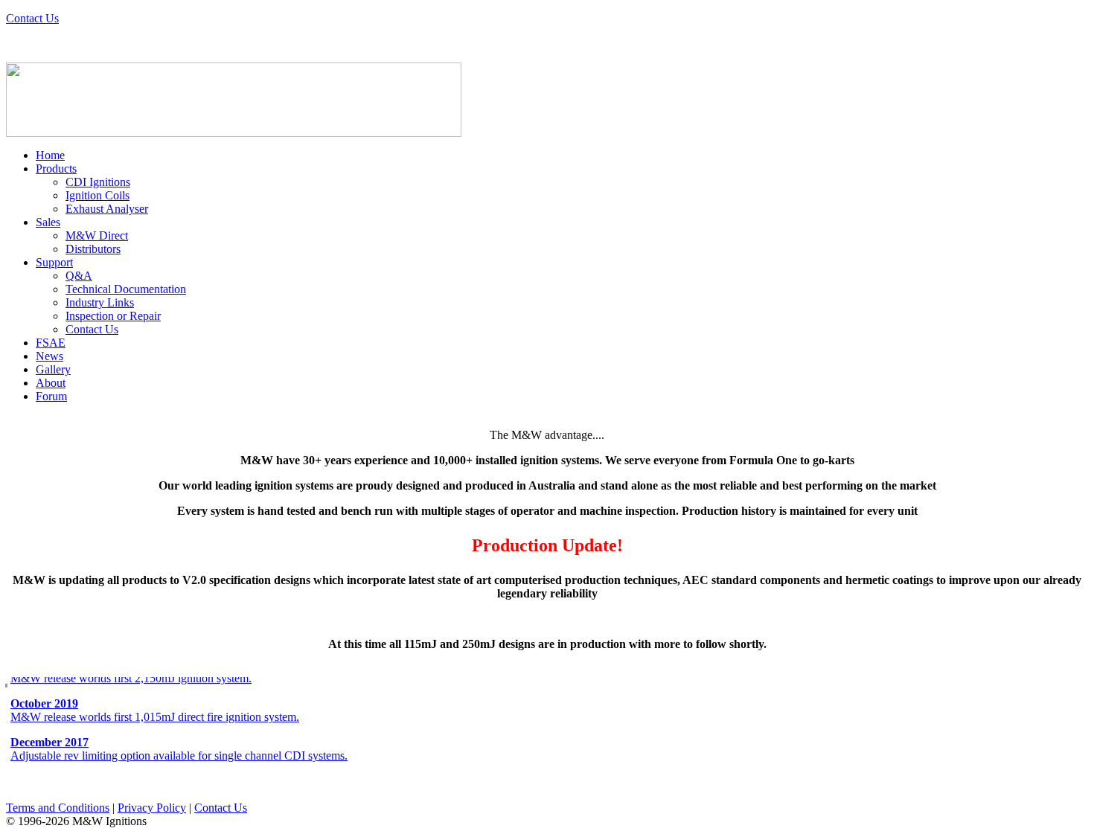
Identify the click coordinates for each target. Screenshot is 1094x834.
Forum (51, 396)
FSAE (50, 342)
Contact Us (32, 18)
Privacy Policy (152, 807)
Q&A (78, 275)
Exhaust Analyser (106, 208)
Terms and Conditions (57, 807)
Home (50, 155)
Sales (48, 222)
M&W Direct (96, 235)
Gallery (53, 369)
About (50, 382)
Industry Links (99, 302)
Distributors (93, 249)
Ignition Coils (97, 195)
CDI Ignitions (97, 182)
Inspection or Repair (113, 315)
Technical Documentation (125, 289)
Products (56, 168)
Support (54, 262)
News (49, 356)
